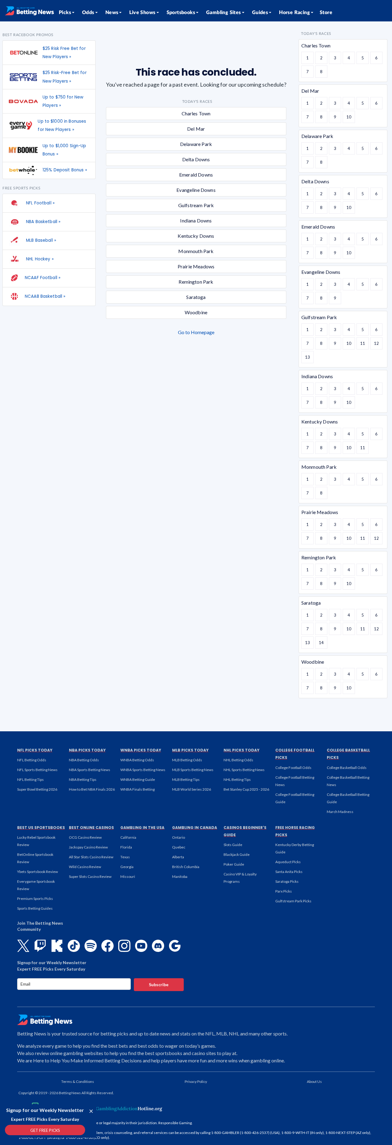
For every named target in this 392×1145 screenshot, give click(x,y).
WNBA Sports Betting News (142, 769)
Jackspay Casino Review (88, 847)
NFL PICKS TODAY (34, 750)
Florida (126, 847)
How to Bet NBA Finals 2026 (92, 789)
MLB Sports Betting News (192, 769)
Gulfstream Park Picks (293, 901)
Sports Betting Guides (35, 908)
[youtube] (141, 946)
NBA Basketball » (42, 222)
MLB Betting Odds (187, 760)
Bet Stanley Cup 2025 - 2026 (246, 789)
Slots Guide (233, 844)
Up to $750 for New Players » (63, 101)
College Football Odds (293, 767)
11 (362, 343)
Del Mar (196, 129)
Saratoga (195, 297)
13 (307, 357)
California (128, 837)
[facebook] (107, 946)
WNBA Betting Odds (137, 760)
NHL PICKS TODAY (241, 750)
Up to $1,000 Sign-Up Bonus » (64, 150)
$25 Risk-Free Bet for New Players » (65, 77)
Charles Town (196, 113)
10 (348, 116)
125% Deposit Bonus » (65, 170)
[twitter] (23, 946)
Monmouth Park (195, 251)
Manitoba (179, 876)
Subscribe (158, 984)
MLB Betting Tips (186, 779)
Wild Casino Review (85, 866)
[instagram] (124, 946)
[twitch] (40, 946)
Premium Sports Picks (35, 898)
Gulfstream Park (196, 205)
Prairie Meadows (196, 266)
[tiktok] (74, 946)
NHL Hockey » (39, 259)
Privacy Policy (196, 1081)
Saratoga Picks (287, 881)
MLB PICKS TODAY (190, 750)
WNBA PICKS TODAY (140, 750)
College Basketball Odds (347, 767)
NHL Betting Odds (238, 760)
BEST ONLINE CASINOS (91, 827)
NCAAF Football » (42, 278)
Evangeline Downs (196, 190)
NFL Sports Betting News (37, 769)
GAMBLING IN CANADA (194, 827)
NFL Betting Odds (31, 760)
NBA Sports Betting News (89, 769)
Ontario (178, 837)
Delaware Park (196, 144)
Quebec (178, 847)
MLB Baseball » (40, 240)
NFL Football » (40, 203)
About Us (314, 1081)
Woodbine (196, 312)
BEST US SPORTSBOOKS (41, 827)
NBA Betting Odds (84, 760)
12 (376, 343)
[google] (175, 946)
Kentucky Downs (196, 236)
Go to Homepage (196, 332)
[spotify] (91, 946)
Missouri (127, 876)
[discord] (158, 946)
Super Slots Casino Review (90, 876)
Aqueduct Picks (288, 862)
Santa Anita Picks (289, 871)
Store (326, 12)
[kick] (57, 946)
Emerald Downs (196, 174)
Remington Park (196, 282)
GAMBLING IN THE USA (142, 827)
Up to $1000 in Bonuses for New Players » (62, 125)
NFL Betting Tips (30, 779)
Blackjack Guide (237, 854)
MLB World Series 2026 (191, 789)
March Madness (340, 811)
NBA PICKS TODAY (87, 750)
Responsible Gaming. (175, 1123)
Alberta (178, 857)
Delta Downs (196, 159)
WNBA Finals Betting (137, 789)
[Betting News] (29, 10)
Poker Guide (234, 864)
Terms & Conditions (77, 1081)
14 (321, 642)
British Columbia (185, 866)
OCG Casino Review (85, 837)
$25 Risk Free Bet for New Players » (64, 53)
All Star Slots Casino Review (91, 857)
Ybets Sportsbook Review (37, 871)
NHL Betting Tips (237, 779)
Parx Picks (283, 891)
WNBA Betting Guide (137, 779)
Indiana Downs (196, 220)
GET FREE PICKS (45, 1130)
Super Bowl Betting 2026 (37, 789)
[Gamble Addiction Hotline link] (124, 1108)
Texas (125, 857)
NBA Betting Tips (82, 779)
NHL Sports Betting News (244, 769)
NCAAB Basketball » (45, 296)
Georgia (127, 866)
